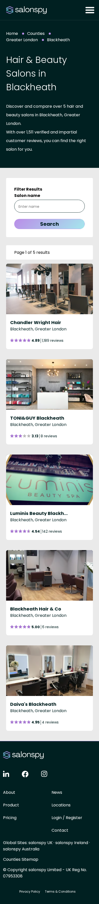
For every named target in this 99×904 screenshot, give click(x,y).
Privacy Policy (29, 891)
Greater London (22, 40)
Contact (60, 830)
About (9, 792)
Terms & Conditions (60, 891)
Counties (36, 33)
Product (11, 805)
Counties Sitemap (20, 859)
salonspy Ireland (71, 843)
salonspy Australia (21, 849)
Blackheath (58, 40)
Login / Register (67, 818)
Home (12, 33)
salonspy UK (40, 843)
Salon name (27, 195)
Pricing (9, 818)
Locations (61, 805)
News (57, 792)
